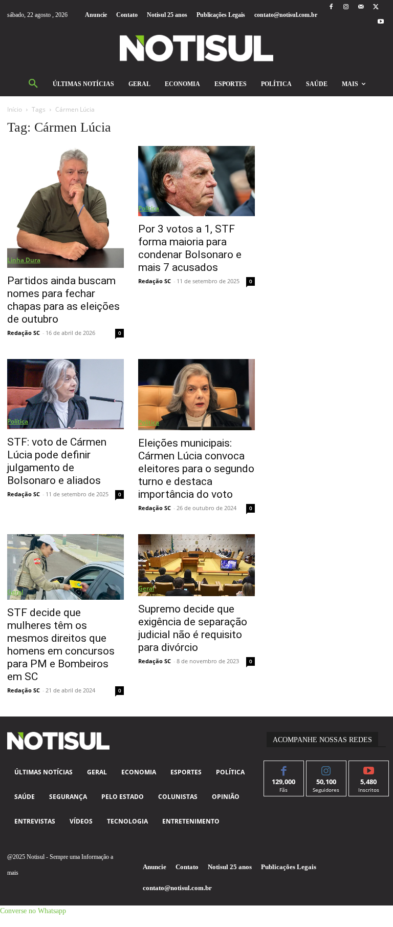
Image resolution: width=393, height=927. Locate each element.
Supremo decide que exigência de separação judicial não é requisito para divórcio (192, 628)
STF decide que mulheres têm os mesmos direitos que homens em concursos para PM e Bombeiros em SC (61, 644)
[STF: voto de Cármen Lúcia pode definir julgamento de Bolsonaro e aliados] (65, 394)
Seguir (326, 768)
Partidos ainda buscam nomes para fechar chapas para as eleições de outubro (63, 300)
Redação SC (23, 332)
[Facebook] (331, 7)
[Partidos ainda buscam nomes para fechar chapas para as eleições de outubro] (65, 207)
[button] (33, 84)
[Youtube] (381, 22)
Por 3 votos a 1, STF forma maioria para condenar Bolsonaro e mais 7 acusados (190, 248)
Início (14, 109)
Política (148, 208)
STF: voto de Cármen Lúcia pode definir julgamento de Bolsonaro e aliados (56, 461)
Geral (15, 591)
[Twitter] (376, 7)
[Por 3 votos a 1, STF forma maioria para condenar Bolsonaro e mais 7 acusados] (196, 181)
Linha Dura (23, 260)
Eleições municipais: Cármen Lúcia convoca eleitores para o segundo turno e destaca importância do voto (196, 468)
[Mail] (361, 7)
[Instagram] (346, 7)
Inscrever (369, 768)
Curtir (284, 768)
